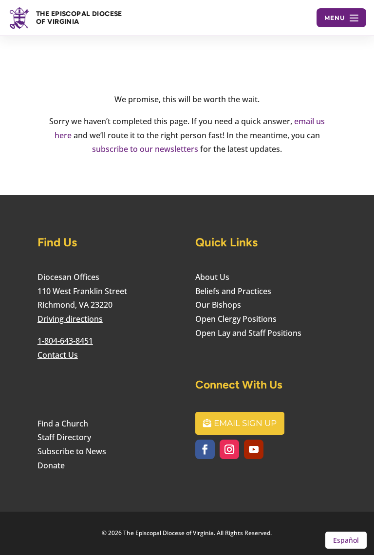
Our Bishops (218, 304)
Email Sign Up (245, 423)
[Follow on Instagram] (229, 449)
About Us (212, 277)
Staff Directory (64, 437)
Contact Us (57, 355)
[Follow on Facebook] (205, 449)
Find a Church (62, 423)
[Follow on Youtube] (253, 449)
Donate (51, 465)
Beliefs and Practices (233, 291)
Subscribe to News (71, 451)
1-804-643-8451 (65, 340)
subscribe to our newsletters (145, 149)
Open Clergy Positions (236, 319)
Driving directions (70, 319)
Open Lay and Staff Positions (248, 333)
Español (346, 540)
